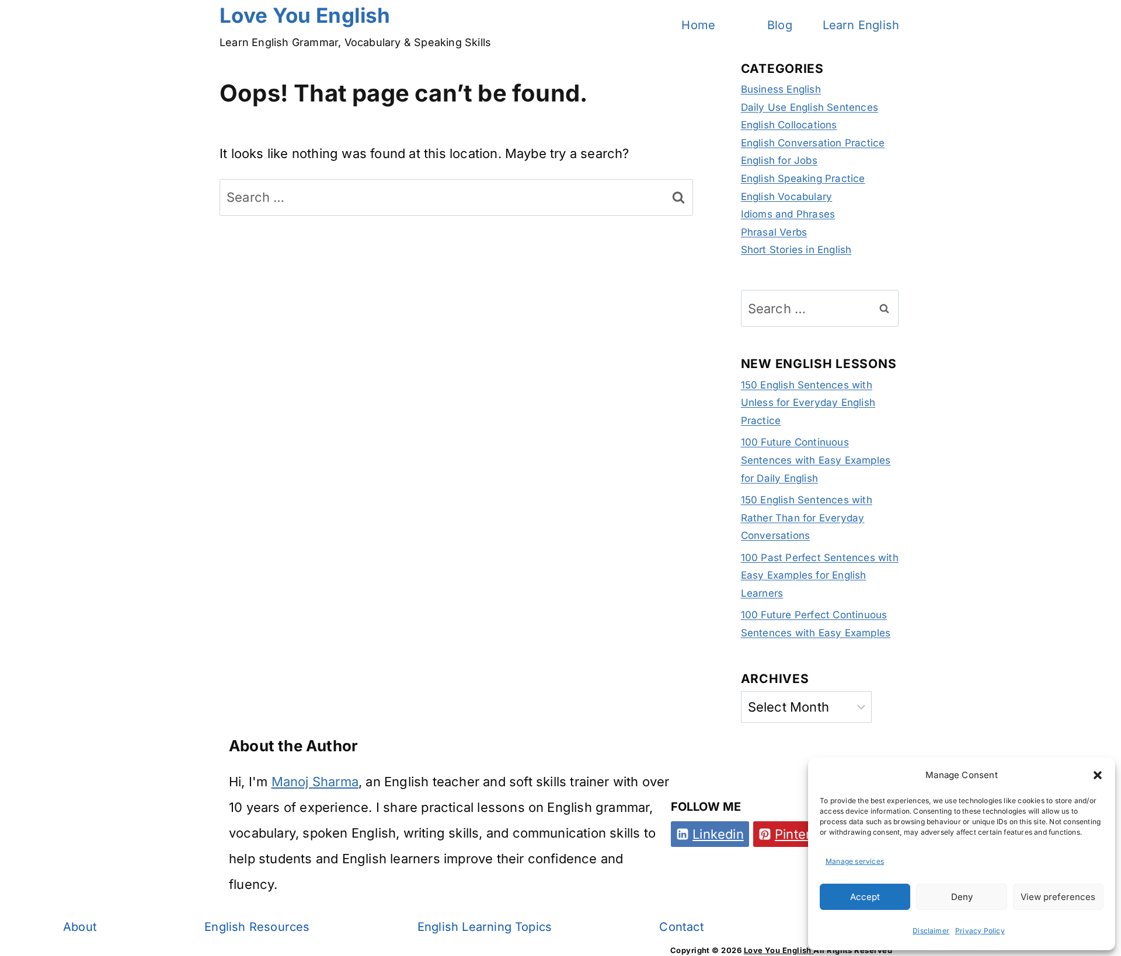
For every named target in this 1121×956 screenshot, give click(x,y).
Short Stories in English (796, 249)
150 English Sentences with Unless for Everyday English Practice (808, 402)
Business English (781, 89)
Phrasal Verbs (774, 232)
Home (698, 25)
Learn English (861, 25)
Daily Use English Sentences (809, 107)
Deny (962, 896)
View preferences (1058, 896)
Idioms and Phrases (788, 214)
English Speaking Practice (803, 178)
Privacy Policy (980, 930)
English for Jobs (779, 160)
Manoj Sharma (314, 781)
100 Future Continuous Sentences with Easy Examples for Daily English (816, 460)
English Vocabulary (787, 196)
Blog (779, 25)
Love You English (779, 950)
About (80, 927)
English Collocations (789, 125)
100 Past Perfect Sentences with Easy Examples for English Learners (820, 575)
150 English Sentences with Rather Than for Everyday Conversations (806, 517)
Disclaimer (931, 930)
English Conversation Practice (813, 143)
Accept (865, 896)
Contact (681, 927)
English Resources (256, 927)
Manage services (855, 861)
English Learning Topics (484, 927)
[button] (1097, 775)
